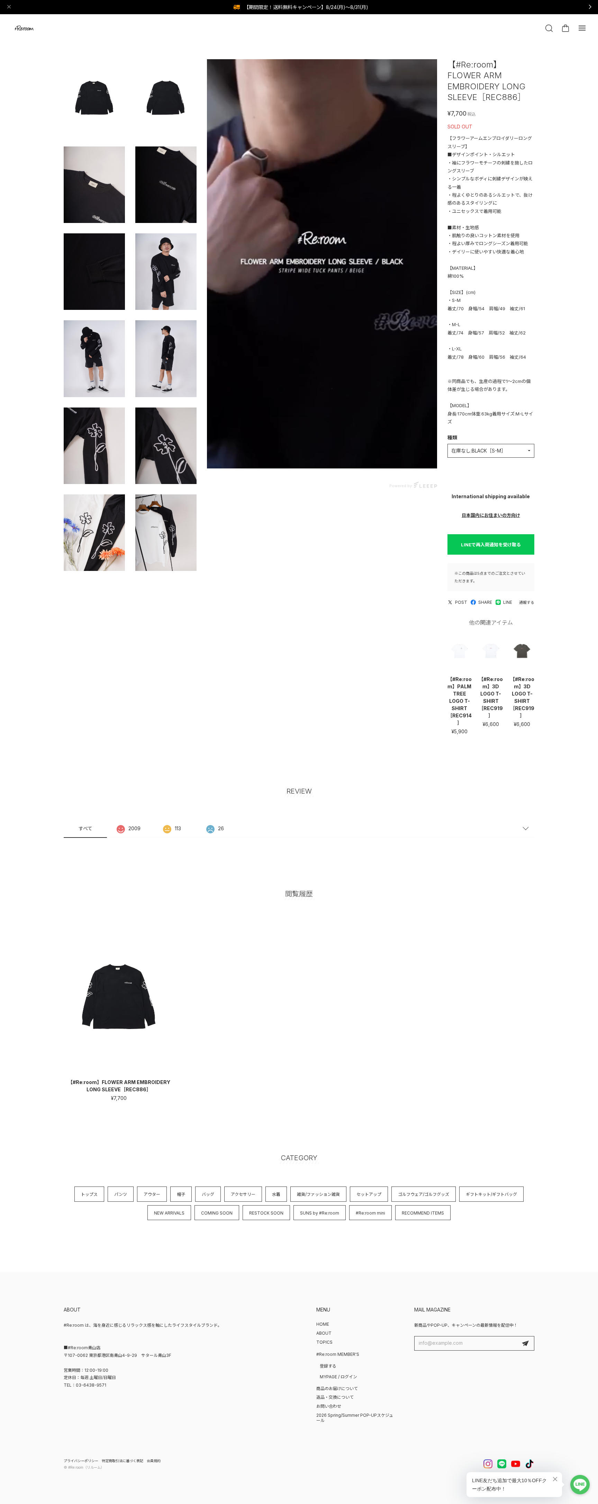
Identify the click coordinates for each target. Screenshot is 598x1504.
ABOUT (324, 1333)
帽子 (181, 1194)
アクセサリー (243, 1194)
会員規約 (154, 1461)
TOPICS (324, 1342)
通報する (526, 602)
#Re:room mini (370, 1213)
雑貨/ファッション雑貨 (318, 1194)
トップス (89, 1194)
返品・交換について (335, 1397)
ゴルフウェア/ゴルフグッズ (423, 1194)
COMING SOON (217, 1213)
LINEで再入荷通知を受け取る (491, 544)
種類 (452, 437)
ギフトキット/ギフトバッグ (491, 1194)
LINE (507, 602)
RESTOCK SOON (266, 1213)
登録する (328, 1366)
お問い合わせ (328, 1406)
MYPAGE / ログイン (338, 1376)
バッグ (208, 1194)
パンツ (120, 1194)
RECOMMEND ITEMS (423, 1213)
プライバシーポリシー (81, 1461)
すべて (85, 828)
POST (461, 602)
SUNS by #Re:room (319, 1213)
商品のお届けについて (337, 1388)
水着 (276, 1194)
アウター (152, 1194)
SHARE (485, 602)
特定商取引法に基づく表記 (122, 1461)
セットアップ (368, 1194)
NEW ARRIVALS (169, 1213)
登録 (525, 1343)
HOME (322, 1324)
